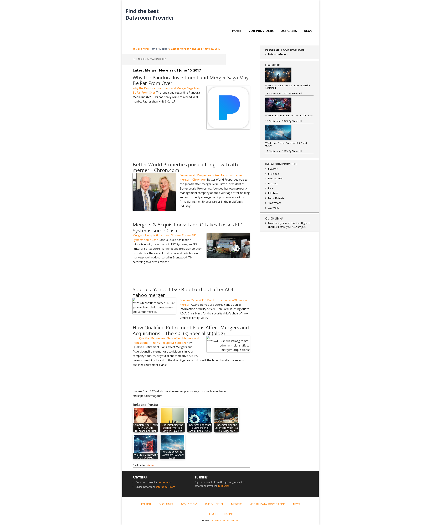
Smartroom (274, 203)
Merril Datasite (276, 198)
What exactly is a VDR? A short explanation (289, 115)
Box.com (273, 168)
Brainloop (273, 173)
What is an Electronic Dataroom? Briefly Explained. (287, 86)
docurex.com (165, 482)
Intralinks (273, 193)
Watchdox (273, 208)
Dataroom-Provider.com (224, 520)
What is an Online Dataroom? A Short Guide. (286, 144)
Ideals (271, 188)
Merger (150, 465)
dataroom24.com (165, 486)
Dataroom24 (275, 178)
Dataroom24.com (278, 54)
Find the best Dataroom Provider (149, 14)
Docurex (273, 183)
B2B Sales (223, 485)
